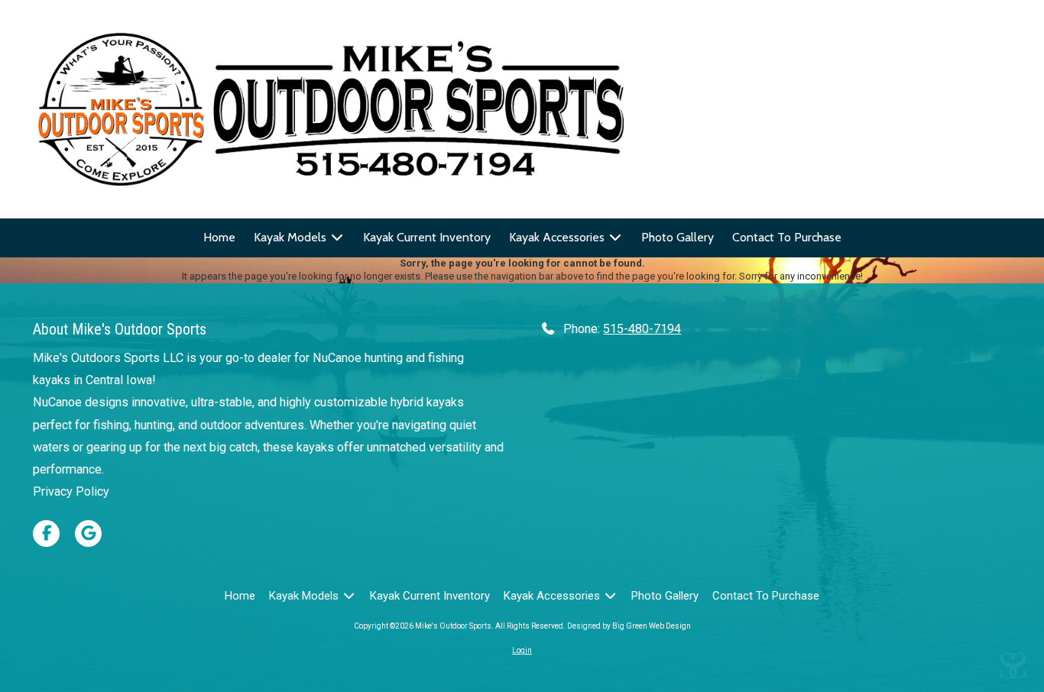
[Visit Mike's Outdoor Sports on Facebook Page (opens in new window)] (46, 533)
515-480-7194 (642, 329)
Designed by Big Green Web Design (629, 626)
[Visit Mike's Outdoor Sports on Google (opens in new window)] (88, 533)
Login (522, 650)
